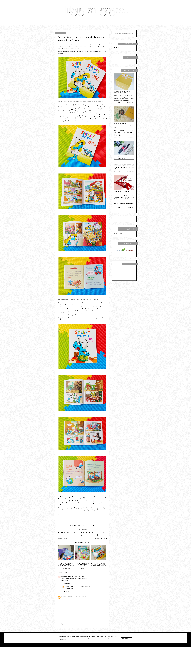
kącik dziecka (92, 532)
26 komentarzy (130, 102)
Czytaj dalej (117, 102)
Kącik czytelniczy (98, 23)
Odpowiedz (64, 580)
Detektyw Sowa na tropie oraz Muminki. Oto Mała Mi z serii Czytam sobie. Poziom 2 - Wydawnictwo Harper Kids (98, 565)
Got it (130, 638)
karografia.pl (183, 644)
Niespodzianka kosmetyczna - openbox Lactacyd (124, 92)
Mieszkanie (109, 23)
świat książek (80, 535)
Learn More (124, 638)
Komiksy (101, 532)
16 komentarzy (130, 137)
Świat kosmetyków (72, 23)
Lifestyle (126, 23)
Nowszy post (63, 538)
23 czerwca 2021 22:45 (84, 586)
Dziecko (85, 532)
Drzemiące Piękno (66, 576)
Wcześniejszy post (100, 538)
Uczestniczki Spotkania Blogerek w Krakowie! (122, 192)
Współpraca (135, 23)
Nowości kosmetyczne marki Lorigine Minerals (123, 157)
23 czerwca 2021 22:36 (78, 576)
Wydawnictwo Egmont (91, 535)
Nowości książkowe (69, 535)
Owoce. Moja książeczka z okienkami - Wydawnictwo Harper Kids (82, 564)
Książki (60, 535)
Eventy (118, 23)
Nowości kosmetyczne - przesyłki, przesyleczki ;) (122, 124)
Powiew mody (85, 23)
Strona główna (59, 23)
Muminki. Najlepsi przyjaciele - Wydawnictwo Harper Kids (66, 563)
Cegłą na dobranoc (65, 532)
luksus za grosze (70, 586)
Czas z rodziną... (77, 532)
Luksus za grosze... (18, 644)
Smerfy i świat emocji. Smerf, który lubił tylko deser (78, 299)
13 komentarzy (130, 207)
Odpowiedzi (66, 583)
